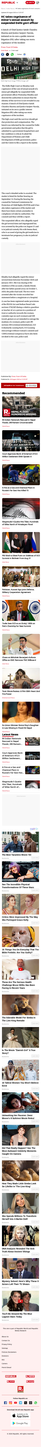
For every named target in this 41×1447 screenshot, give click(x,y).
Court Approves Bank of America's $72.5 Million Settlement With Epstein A (20, 455)
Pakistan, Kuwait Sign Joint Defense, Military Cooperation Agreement (18, 591)
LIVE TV (31, 2)
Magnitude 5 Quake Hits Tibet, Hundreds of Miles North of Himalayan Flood (20, 523)
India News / (10, 8)
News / (3, 8)
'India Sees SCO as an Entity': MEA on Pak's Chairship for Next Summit (18, 625)
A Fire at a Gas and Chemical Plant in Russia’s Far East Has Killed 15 (18, 489)
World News (6, 426)
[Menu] (37, 2)
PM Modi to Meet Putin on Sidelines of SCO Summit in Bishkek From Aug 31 (21, 557)
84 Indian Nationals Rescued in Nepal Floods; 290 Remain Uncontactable (18, 421)
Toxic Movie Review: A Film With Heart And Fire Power (21, 692)
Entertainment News (8, 697)
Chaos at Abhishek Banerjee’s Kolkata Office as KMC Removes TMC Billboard (19, 659)
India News (4, 50)
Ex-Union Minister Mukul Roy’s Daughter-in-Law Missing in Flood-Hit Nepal (20, 726)
